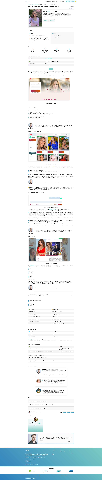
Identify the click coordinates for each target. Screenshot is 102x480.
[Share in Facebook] (64, 412)
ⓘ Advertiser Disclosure (71, 8)
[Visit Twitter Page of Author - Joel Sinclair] (42, 441)
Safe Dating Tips (62, 451)
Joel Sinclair (44, 369)
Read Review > (35, 430)
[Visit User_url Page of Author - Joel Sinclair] (40, 441)
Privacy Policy (38, 475)
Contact (53, 454)
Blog (60, 1)
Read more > (70, 441)
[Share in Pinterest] (72, 412)
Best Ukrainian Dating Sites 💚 (35, 4)
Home (29, 4)
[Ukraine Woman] (28, 1)
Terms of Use (71, 451)
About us (53, 451)
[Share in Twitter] (68, 412)
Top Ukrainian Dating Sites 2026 (50, 1)
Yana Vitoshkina (45, 379)
